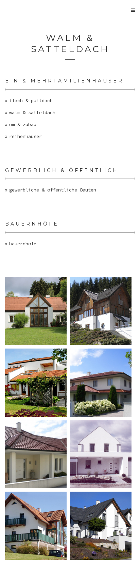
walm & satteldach (32, 112)
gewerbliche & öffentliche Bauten (52, 190)
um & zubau (22, 124)
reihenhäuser (25, 136)
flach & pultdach (31, 100)
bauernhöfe (22, 244)
